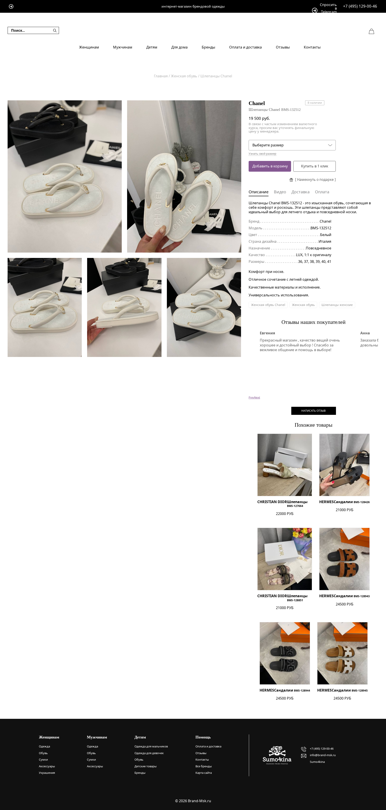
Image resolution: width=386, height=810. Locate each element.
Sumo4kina (317, 762)
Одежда (44, 746)
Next (257, 397)
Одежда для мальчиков (151, 746)
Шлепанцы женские (337, 305)
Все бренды (203, 766)
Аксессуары (47, 766)
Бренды (208, 47)
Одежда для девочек (149, 753)
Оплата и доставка (245, 47)
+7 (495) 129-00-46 (360, 6)
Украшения (47, 773)
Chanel (257, 103)
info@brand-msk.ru (323, 755)
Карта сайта (203, 773)
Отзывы (283, 47)
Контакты (312, 47)
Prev (251, 397)
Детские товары (145, 766)
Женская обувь (303, 305)
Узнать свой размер (262, 154)
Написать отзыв (313, 411)
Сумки (43, 759)
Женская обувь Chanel (268, 305)
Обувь (43, 753)
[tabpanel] (65, 176)
